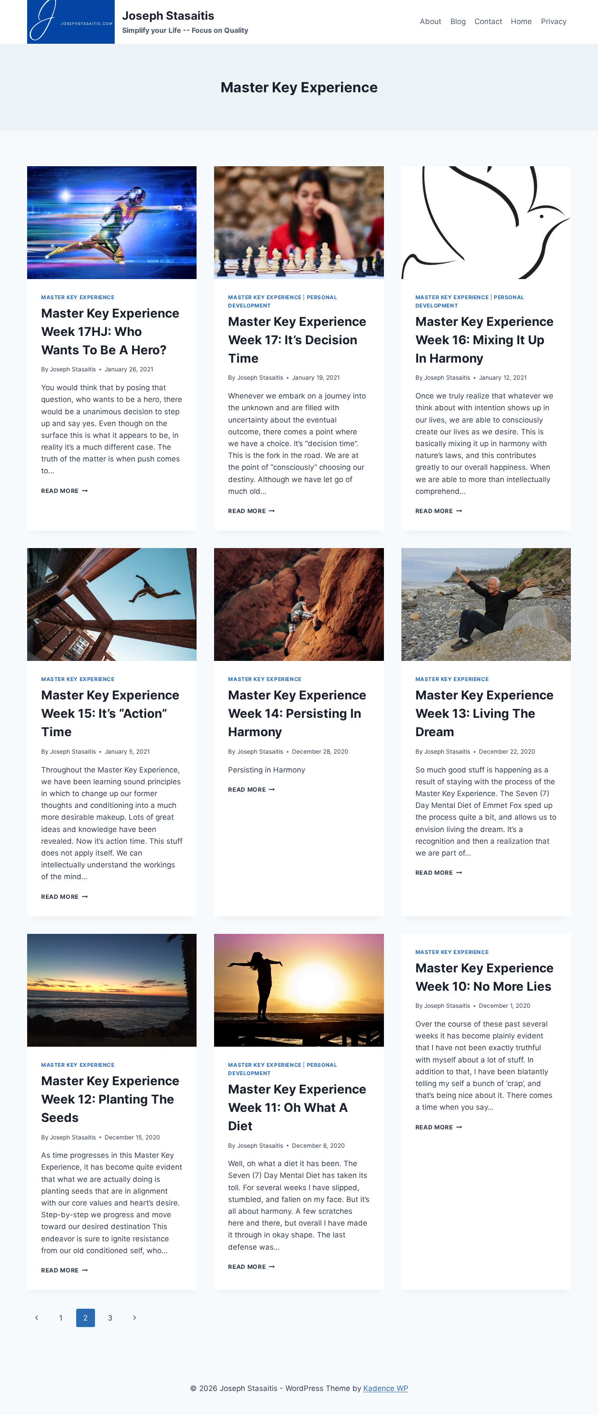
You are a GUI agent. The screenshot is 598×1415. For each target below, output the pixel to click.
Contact (488, 21)
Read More (64, 490)
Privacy (553, 21)
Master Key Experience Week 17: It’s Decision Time (297, 340)
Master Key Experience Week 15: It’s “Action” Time (110, 713)
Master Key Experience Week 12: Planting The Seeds (110, 1099)
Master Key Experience (78, 297)
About (430, 21)
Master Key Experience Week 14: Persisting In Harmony (297, 713)
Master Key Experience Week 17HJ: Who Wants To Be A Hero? (110, 331)
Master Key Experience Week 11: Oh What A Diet (297, 1107)
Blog (458, 21)
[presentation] (112, 222)
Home (521, 21)
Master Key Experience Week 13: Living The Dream (484, 713)
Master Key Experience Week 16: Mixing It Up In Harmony (484, 340)
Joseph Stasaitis (73, 369)
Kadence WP (385, 1388)
